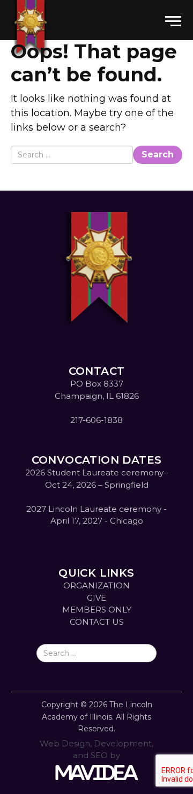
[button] (173, 13)
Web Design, (66, 743)
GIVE (96, 598)
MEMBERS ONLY (96, 609)
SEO (99, 755)
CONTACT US (97, 622)
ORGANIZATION (96, 585)
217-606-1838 (96, 420)
